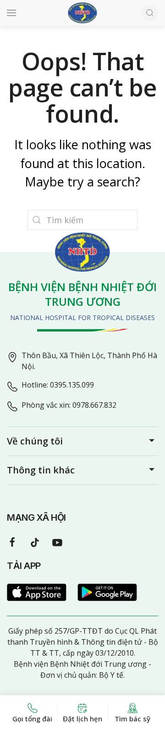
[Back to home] (82, 13)
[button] (11, 13)
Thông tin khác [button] (41, 470)
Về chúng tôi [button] (35, 441)
